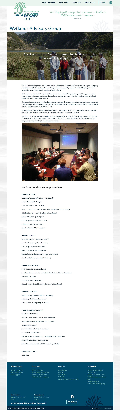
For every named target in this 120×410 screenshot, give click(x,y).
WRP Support (15, 374)
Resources (89, 3)
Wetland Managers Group (40, 372)
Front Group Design (105, 408)
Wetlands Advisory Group (40, 377)
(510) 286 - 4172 (44, 397)
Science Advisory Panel (39, 374)
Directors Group (37, 370)
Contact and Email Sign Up (96, 383)
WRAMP (61, 377)
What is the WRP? (17, 370)
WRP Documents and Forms (96, 377)
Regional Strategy (17, 372)
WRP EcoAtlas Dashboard (95, 374)
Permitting (91, 372)
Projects (76, 3)
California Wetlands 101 (95, 370)
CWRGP (61, 372)
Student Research (93, 381)
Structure (63, 3)
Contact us (77, 18)
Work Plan (61, 374)
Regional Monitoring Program (68, 379)
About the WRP (48, 3)
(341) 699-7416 (21, 397)
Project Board (62, 370)
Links (89, 379)
